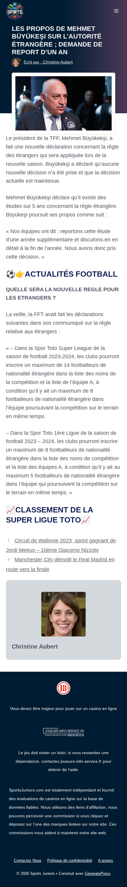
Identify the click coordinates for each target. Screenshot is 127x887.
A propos (105, 860)
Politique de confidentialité (69, 860)
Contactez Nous (27, 860)
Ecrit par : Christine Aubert (48, 62)
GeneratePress (97, 873)
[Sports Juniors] (15, 11)
